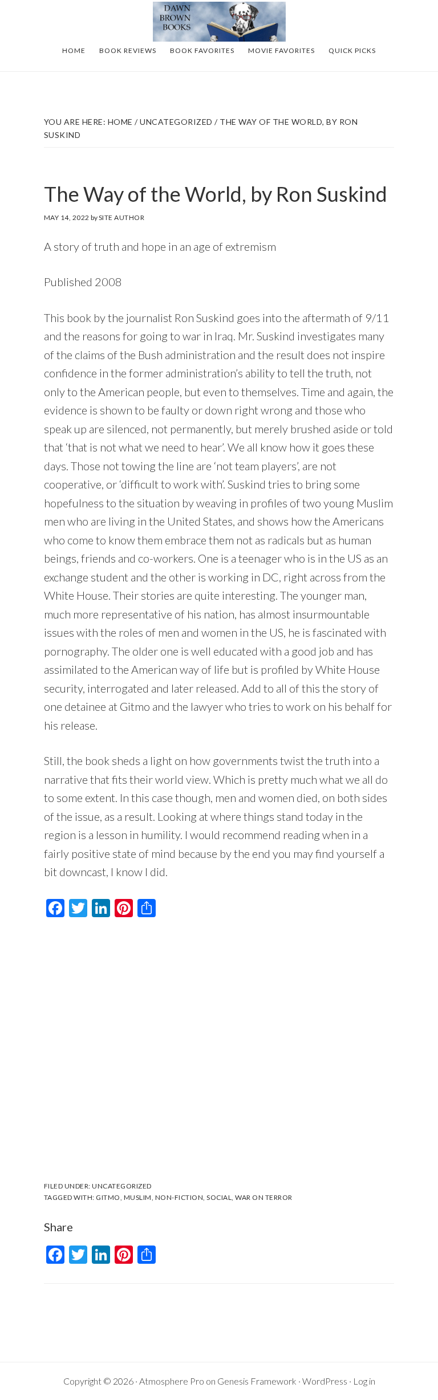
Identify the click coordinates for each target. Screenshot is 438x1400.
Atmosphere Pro (171, 1380)
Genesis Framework (257, 1380)
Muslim (138, 1197)
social (219, 1197)
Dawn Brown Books (219, 22)
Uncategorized (122, 1186)
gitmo (108, 1197)
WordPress (324, 1380)
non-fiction (179, 1197)
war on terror (264, 1197)
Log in (364, 1380)
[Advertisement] (219, 1052)
